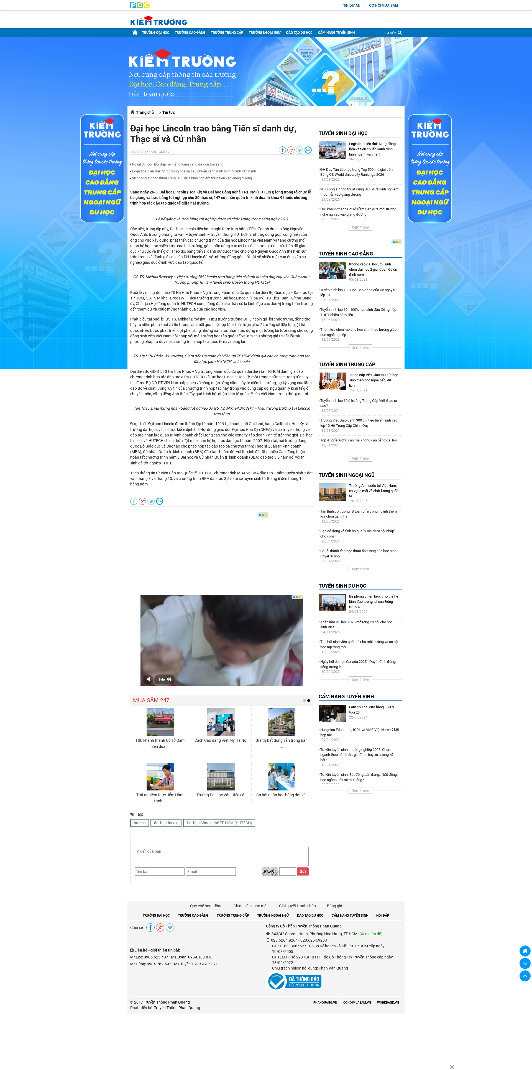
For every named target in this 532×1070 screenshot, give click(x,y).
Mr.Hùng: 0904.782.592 (150, 964)
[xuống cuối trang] (525, 963)
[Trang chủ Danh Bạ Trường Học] (134, 32)
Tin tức (168, 112)
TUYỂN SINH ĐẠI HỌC (343, 133)
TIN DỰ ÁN (351, 5)
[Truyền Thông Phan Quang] (140, 7)
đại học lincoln (166, 823)
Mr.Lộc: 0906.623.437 (149, 957)
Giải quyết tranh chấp (297, 906)
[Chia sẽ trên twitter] (299, 150)
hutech (140, 823)
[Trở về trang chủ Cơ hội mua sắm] (525, 951)
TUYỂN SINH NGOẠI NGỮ (347, 475)
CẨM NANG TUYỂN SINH (336, 33)
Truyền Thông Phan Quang (167, 1002)
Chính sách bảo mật (251, 906)
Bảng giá (334, 906)
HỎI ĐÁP (382, 915)
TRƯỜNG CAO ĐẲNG (190, 33)
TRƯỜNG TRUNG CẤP (227, 33)
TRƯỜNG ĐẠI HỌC (155, 33)
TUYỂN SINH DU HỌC (342, 586)
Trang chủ (145, 112)
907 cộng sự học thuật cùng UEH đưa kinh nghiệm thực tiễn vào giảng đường (192, 178)
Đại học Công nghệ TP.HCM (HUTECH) (219, 823)
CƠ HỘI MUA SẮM (383, 5)
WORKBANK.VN (388, 1002)
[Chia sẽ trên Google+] (291, 150)
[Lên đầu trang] (525, 975)
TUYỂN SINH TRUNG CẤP (347, 364)
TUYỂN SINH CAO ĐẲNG (346, 254)
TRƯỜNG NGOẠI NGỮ (265, 33)
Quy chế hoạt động (206, 906)
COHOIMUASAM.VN (357, 1002)
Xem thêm (360, 227)
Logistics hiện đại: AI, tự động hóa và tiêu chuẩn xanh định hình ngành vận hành (194, 171)
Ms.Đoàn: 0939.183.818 (192, 957)
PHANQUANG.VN (325, 1002)
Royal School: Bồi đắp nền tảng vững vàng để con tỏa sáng (177, 164)
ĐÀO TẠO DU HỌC (299, 33)
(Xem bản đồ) (371, 934)
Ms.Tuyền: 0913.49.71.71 (196, 964)
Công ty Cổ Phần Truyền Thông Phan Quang (304, 926)
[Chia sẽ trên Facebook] (282, 150)
